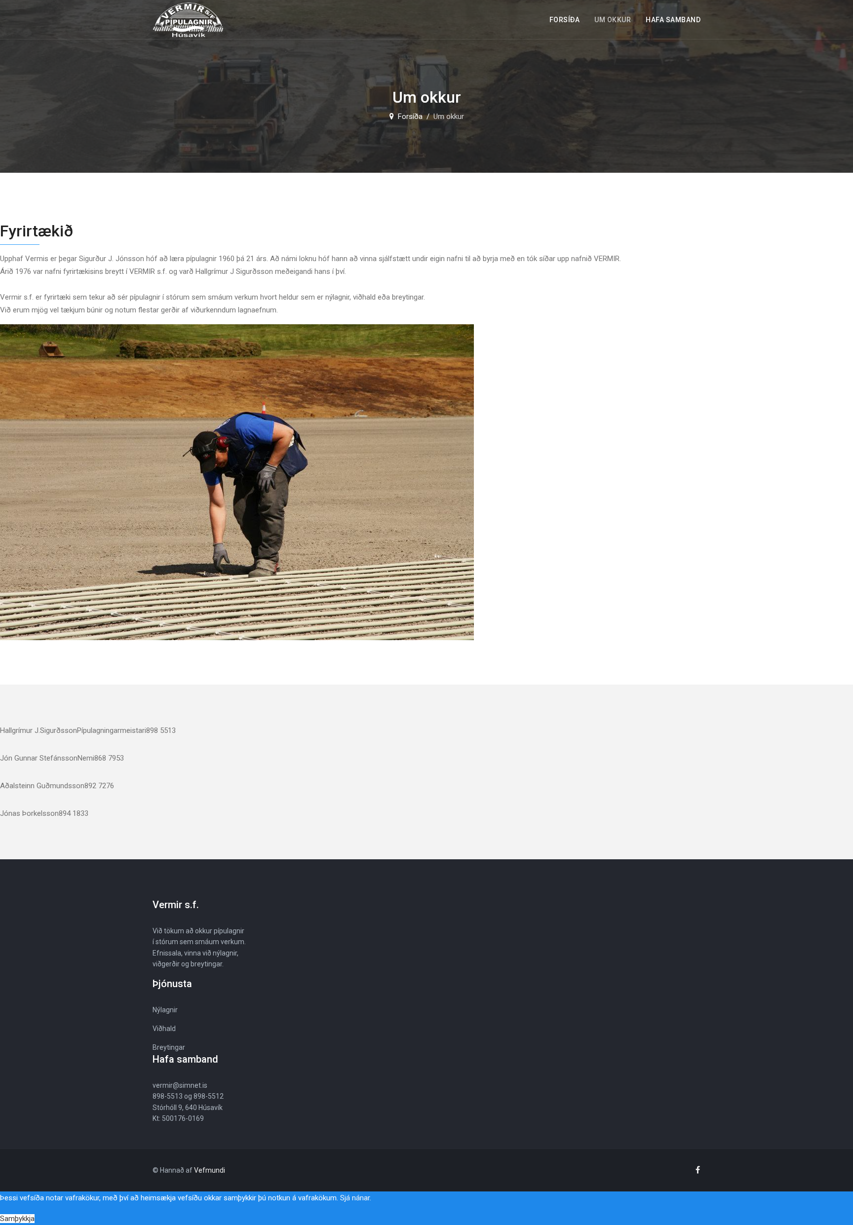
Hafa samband (673, 20)
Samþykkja (17, 1218)
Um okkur (612, 20)
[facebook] (698, 1170)
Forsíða (564, 20)
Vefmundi (209, 1170)
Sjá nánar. (355, 1197)
